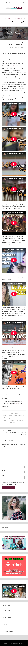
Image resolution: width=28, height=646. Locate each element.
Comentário (5, 449)
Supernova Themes (19, 643)
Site (3, 475)
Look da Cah (6, 610)
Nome (4, 465)
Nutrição (5, 621)
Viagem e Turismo (8, 631)
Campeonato (14, 415)
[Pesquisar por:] (14, 527)
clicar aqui (15, 65)
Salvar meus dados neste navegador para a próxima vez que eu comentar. (13, 483)
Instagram (18, 403)
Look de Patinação (8, 614)
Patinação (20, 420)
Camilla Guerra (19, 47)
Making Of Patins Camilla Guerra (11, 430)
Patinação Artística (18, 18)
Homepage (7, 18)
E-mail (4, 470)
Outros (5, 624)
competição (13, 420)
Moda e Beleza (7, 617)
